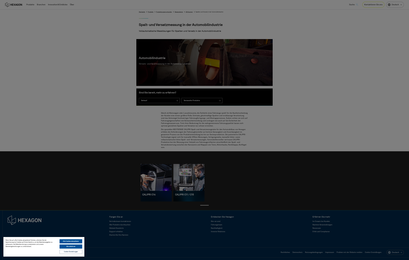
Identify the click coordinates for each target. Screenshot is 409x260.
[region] (43, 247)
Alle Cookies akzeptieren (71, 241)
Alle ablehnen (70, 246)
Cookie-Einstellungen (71, 251)
